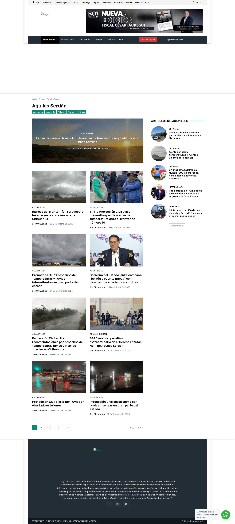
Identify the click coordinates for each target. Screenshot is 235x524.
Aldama (61, 112)
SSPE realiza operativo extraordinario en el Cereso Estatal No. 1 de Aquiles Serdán (115, 342)
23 (61, 427)
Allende (71, 112)
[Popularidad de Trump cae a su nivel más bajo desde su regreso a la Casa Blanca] (159, 192)
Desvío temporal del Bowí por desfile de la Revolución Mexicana (185, 135)
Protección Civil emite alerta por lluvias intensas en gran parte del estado (114, 405)
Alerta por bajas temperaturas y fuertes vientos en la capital (183, 155)
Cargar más (176, 225)
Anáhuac (81, 112)
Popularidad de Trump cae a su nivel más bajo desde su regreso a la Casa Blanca (185, 193)
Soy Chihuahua (39, 224)
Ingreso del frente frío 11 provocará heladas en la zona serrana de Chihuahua (57, 215)
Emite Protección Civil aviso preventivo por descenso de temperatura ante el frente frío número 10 (112, 217)
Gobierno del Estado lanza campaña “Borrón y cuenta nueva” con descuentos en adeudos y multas (116, 278)
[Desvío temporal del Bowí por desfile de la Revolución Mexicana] (159, 134)
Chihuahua (174, 129)
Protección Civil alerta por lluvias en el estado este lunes (58, 403)
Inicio (34, 99)
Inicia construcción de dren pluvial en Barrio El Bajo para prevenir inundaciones (185, 213)
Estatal (42, 99)
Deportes (173, 166)
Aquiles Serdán (98, 334)
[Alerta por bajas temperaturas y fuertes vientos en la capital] (159, 153)
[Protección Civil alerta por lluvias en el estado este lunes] (59, 377)
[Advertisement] (117, 69)
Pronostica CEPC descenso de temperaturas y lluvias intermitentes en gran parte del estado (55, 280)
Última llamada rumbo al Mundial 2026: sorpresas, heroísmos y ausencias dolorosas (184, 174)
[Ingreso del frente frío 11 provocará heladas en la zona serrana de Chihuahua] (59, 187)
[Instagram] (197, 2)
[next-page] (68, 427)
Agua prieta (38, 112)
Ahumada (51, 112)
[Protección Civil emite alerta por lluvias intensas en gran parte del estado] (116, 377)
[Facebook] (193, 2)
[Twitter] (201, 2)
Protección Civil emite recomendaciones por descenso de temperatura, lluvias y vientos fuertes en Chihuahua (57, 343)
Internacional (176, 187)
